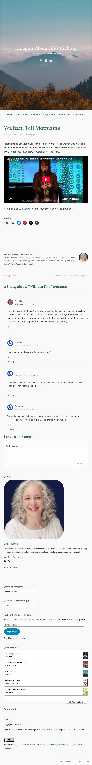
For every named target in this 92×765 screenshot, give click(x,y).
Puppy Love (9, 276)
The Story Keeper (12, 654)
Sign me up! (12, 632)
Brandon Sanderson (11, 665)
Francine (19, 406)
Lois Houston (11, 134)
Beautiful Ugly (10, 671)
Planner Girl (64, 114)
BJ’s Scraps (24, 209)
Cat (16, 372)
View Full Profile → (12, 567)
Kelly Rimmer (10, 656)
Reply (12, 331)
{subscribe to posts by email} (18, 615)
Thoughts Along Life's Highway (46, 48)
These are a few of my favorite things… (70, 276)
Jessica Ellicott (10, 692)
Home (10, 114)
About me (21, 114)
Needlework (79, 114)
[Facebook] (46, 60)
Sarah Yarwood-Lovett (12, 683)
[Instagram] (41, 60)
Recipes (34, 114)
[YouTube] (51, 60)
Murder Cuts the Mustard (15, 689)
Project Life (49, 114)
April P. (18, 301)
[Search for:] (19, 605)
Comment (80, 463)
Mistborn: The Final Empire (16, 662)
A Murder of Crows (12, 680)
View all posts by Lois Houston (22, 264)
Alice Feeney (9, 674)
